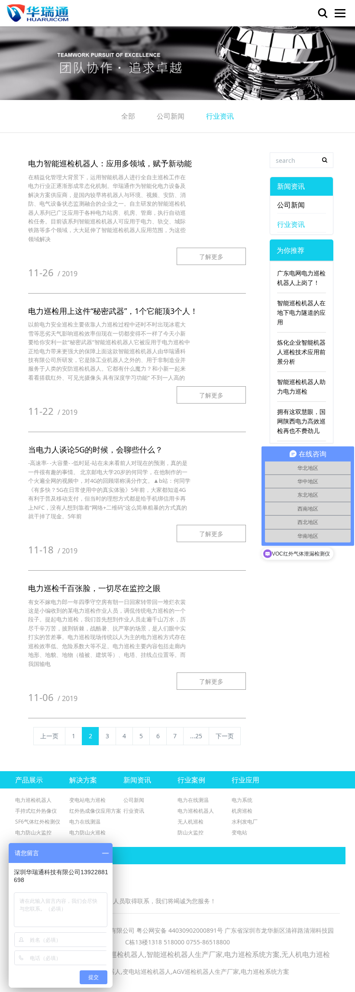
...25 (196, 736)
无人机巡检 (190, 821)
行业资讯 (220, 116)
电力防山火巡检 (87, 832)
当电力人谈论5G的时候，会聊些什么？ (95, 449)
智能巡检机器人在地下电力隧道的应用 (301, 312)
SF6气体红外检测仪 (37, 821)
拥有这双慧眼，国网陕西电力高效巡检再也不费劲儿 (301, 421)
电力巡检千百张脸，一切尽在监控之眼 (94, 588)
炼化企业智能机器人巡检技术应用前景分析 (301, 351)
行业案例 (191, 780)
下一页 (225, 736)
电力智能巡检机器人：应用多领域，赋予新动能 (110, 163)
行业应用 (245, 780)
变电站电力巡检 (87, 800)
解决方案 (83, 780)
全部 (128, 116)
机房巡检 (242, 810)
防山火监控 (190, 832)
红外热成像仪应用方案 (95, 810)
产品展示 (29, 780)
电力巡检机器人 (33, 800)
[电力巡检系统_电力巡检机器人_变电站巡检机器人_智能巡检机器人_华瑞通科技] (37, 13)
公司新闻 (170, 116)
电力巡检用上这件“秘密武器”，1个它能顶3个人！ (113, 311)
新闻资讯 (291, 186)
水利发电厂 (245, 821)
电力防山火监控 (33, 832)
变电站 (239, 832)
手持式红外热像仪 (36, 810)
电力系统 (242, 800)
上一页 (49, 736)
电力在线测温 (84, 821)
